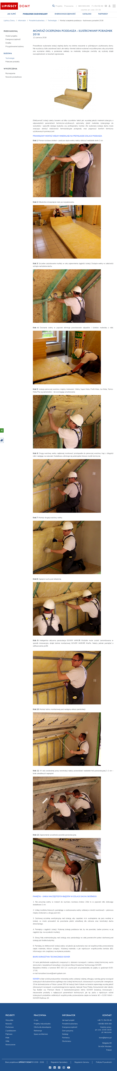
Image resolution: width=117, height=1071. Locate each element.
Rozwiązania (10, 73)
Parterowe (9, 1027)
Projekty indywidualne (42, 1024)
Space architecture (41, 1034)
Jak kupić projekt (68, 1020)
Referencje (38, 1031)
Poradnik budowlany (35, 14)
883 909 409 (84, 6)
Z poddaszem (10, 1031)
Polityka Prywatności (104, 1062)
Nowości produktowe (13, 77)
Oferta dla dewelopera (42, 1027)
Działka (8, 43)
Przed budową (10, 31)
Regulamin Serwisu (81, 1062)
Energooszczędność (65, 14)
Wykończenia (10, 68)
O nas (36, 1020)
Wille (7, 1041)
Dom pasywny (67, 1031)
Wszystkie (9, 1020)
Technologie (9, 58)
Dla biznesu (66, 1041)
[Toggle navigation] (53, 6)
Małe (7, 1038)
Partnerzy (103, 14)
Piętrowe (8, 1034)
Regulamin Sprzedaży (59, 1062)
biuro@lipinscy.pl (105, 1038)
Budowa (8, 53)
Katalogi (87, 14)
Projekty (59, 6)
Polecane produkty (12, 62)
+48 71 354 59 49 (104, 1020)
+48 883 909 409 (105, 1024)
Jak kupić (11, 14)
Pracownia (68, 6)
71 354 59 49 (97, 6)
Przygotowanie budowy (14, 46)
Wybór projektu (11, 36)
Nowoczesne (10, 1044)
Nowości (8, 1024)
